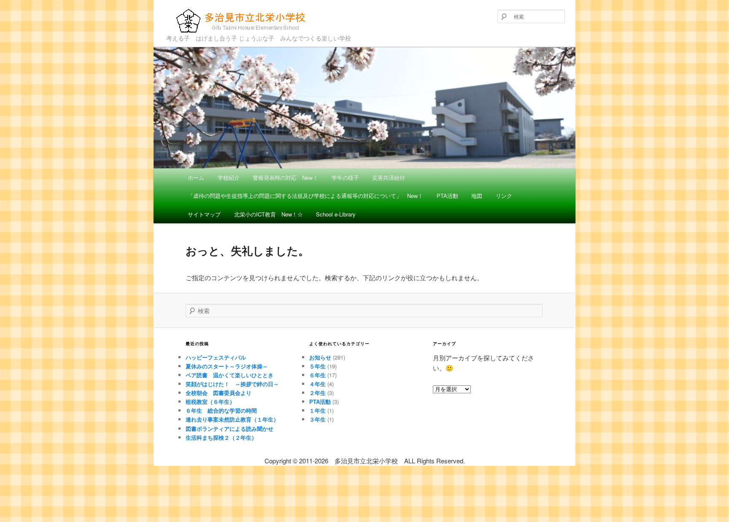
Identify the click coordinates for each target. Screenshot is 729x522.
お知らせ (320, 357)
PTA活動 (447, 196)
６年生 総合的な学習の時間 (221, 410)
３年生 (317, 419)
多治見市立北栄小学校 (224, 34)
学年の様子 (345, 177)
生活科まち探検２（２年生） (221, 437)
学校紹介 (229, 177)
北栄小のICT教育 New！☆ (268, 214)
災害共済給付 (388, 177)
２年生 (317, 393)
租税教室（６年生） (210, 402)
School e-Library (336, 214)
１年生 (317, 410)
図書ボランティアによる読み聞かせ (229, 429)
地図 (476, 196)
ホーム (196, 177)
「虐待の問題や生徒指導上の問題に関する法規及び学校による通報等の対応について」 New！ (305, 196)
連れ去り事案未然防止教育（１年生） (232, 419)
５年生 (317, 366)
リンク (504, 196)
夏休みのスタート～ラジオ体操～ (227, 366)
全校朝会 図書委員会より (218, 393)
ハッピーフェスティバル (216, 357)
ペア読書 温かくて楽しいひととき (229, 375)
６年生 (317, 375)
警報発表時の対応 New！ (285, 177)
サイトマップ (204, 214)
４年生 (317, 384)
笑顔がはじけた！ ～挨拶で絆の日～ (232, 384)
